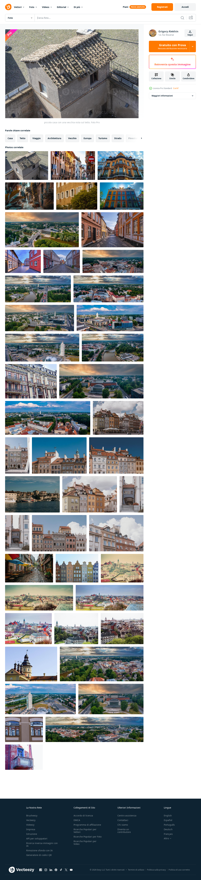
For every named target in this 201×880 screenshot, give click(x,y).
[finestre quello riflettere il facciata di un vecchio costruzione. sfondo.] (24, 729)
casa (10, 138)
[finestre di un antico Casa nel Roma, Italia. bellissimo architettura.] (76, 196)
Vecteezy (30, 820)
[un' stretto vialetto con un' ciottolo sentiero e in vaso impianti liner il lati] (29, 196)
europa (87, 138)
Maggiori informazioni (162, 95)
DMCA (77, 820)
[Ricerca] (182, 18)
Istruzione (31, 833)
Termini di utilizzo (136, 869)
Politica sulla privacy (156, 869)
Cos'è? (176, 88)
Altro (166, 838)
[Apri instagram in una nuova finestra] (45, 869)
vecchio (72, 138)
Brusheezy (31, 815)
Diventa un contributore (124, 831)
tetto (22, 138)
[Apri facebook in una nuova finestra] (40, 869)
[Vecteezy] (8, 7)
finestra (132, 138)
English (168, 815)
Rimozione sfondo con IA (39, 850)
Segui (190, 34)
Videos (45, 7)
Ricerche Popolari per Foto (88, 836)
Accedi (185, 6)
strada (117, 138)
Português (169, 824)
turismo (102, 138)
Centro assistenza (126, 815)
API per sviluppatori (36, 838)
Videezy (30, 824)
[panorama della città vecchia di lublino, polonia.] (109, 598)
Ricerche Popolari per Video (85, 842)
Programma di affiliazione (87, 824)
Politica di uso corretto (179, 869)
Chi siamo (122, 824)
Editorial (61, 7)
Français (168, 833)
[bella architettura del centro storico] (76, 628)
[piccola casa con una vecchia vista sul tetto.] (26, 165)
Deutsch (168, 829)
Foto (31, 7)
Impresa (30, 829)
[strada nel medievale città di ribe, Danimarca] (112, 229)
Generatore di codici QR (39, 855)
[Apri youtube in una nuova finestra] (71, 869)
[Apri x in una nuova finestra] (66, 869)
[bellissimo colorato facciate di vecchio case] (121, 196)
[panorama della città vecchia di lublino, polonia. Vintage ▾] (122, 568)
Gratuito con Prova (172, 46)
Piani (125, 6)
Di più (77, 7)
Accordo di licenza (83, 815)
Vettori (18, 7)
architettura (54, 138)
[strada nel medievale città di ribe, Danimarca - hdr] (23, 261)
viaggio (36, 138)
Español (168, 820)
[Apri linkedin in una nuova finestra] (51, 869)
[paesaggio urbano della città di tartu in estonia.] (42, 229)
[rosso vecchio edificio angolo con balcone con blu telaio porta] (24, 757)
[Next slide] (139, 138)
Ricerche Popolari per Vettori (85, 831)
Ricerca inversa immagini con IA (42, 844)
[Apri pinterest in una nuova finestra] (56, 869)
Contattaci (122, 820)
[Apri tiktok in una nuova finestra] (61, 869)
